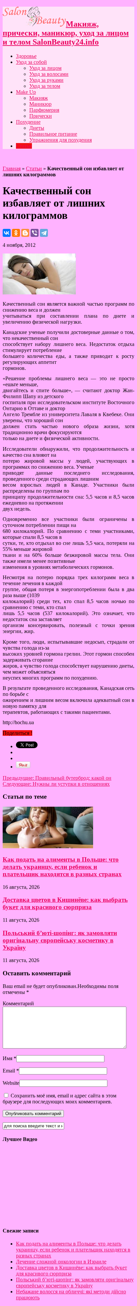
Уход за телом (44, 86)
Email (9, 1070)
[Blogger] (25, 233)
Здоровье (26, 56)
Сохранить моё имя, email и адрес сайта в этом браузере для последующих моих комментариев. (59, 1098)
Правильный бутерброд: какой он (57, 778)
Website (11, 1083)
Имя (7, 1058)
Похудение (28, 122)
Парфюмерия (44, 110)
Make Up (26, 92)
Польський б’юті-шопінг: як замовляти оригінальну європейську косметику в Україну (60, 940)
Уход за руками (46, 80)
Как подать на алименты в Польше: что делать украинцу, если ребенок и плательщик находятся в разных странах (62, 867)
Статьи (24, 146)
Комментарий (18, 1003)
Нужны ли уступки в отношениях (56, 784)
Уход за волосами (48, 74)
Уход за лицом (45, 68)
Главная (12, 168)
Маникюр (40, 104)
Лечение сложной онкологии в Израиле (61, 1261)
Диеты (36, 128)
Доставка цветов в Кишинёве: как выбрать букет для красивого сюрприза (65, 903)
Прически (40, 116)
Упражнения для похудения (60, 140)
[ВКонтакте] (7, 233)
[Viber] (35, 233)
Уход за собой (31, 62)
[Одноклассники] (16, 233)
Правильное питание (53, 134)
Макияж (38, 98)
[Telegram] (44, 233)
